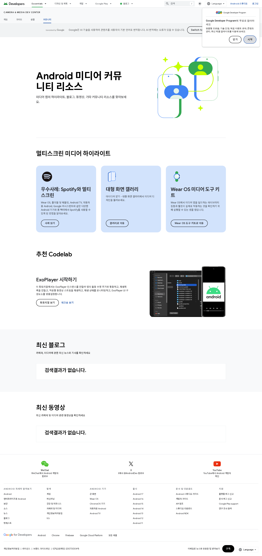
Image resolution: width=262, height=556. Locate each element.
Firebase (70, 535)
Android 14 (138, 508)
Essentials (37, 3)
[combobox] (179, 3)
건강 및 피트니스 (54, 503)
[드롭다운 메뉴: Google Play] (112, 3)
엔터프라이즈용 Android (15, 498)
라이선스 (26, 549)
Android (8, 494)
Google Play (101, 3)
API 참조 (179, 503)
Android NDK (182, 513)
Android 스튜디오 (238, 3)
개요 (6, 19)
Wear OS (94, 498)
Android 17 (138, 494)
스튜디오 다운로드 (184, 508)
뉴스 (6, 513)
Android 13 (138, 513)
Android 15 (138, 503)
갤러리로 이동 (117, 223)
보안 (6, 503)
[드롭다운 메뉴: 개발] (87, 3)
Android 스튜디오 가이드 (187, 494)
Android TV (95, 513)
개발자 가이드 (182, 498)
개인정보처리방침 (54, 513)
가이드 (19, 19)
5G (48, 518)
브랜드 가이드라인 (41, 549)
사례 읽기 (50, 223)
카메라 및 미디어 (54, 508)
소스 (6, 508)
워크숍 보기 (67, 302)
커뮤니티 (47, 19)
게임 (49, 494)
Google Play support (228, 503)
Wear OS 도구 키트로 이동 (189, 223)
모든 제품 (113, 535)
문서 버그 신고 (225, 498)
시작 (250, 39)
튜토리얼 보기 (47, 302)
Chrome (55, 535)
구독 (228, 548)
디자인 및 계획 (61, 3)
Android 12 (138, 518)
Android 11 (138, 523)
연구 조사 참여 (225, 508)
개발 (81, 3)
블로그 (126, 3)
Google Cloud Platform (91, 535)
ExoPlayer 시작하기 (56, 280)
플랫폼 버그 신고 (226, 494)
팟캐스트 (8, 523)
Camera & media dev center (22, 12)
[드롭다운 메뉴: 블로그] (133, 3)
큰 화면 (93, 494)
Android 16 (138, 498)
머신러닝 (51, 498)
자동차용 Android (98, 508)
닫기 (235, 39)
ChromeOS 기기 (97, 503)
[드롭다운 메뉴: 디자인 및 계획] (72, 3)
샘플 (33, 19)
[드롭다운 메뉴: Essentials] (47, 3)
